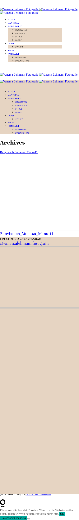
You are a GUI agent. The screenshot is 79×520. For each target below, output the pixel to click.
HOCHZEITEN (21, 30)
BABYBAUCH (21, 33)
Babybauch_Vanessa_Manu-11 (19, 152)
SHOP (11, 50)
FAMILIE (18, 37)
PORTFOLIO (15, 26)
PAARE (18, 40)
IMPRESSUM (20, 57)
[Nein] (28, 518)
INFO (11, 43)
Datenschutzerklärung (14, 518)
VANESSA (13, 23)
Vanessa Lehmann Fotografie (38, 495)
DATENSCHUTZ (22, 61)
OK (62, 514)
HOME (11, 19)
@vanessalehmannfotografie (24, 243)
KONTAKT (14, 53)
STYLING (19, 47)
